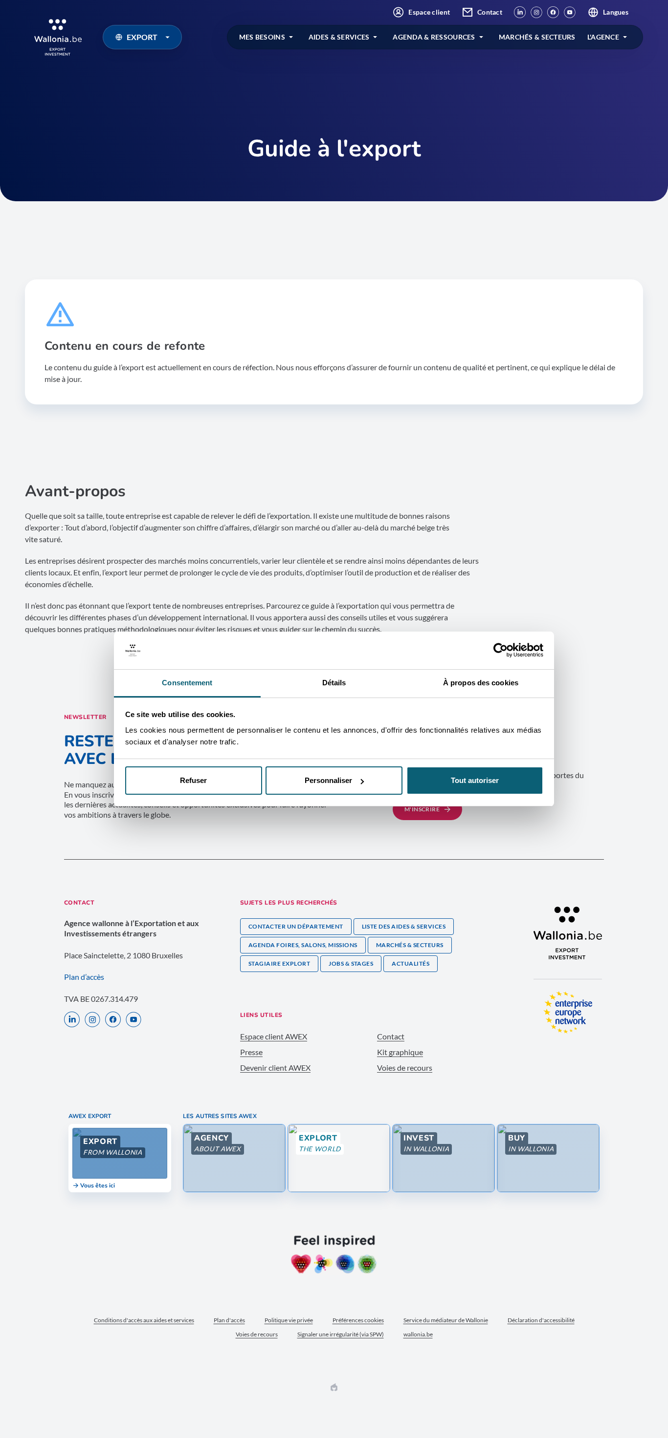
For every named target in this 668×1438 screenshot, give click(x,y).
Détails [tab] (334, 682)
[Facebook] (553, 12)
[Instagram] (536, 12)
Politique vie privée (289, 1320)
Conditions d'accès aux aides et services (144, 1320)
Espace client (429, 12)
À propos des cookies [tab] (480, 682)
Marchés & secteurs (410, 945)
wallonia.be (418, 1334)
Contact (489, 12)
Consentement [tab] (187, 682)
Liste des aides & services (403, 926)
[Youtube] (570, 12)
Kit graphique (400, 1052)
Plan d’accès (84, 976)
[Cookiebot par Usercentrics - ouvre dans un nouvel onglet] (500, 650)
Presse (251, 1052)
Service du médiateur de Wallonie (445, 1320)
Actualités (410, 963)
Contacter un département (295, 926)
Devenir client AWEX (275, 1067)
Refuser (193, 780)
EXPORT (142, 37)
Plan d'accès (229, 1320)
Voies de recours (404, 1067)
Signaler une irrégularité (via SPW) (340, 1334)
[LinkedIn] (520, 12)
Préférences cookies (358, 1320)
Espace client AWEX (273, 1036)
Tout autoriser (475, 780)
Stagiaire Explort (279, 963)
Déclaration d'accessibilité (541, 1320)
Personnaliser (328, 780)
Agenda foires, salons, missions (302, 945)
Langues (615, 12)
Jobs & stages (351, 963)
